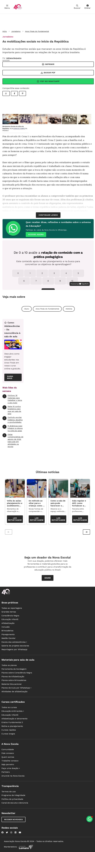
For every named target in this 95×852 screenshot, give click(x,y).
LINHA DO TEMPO (19, 128)
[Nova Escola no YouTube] (20, 832)
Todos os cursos (9, 707)
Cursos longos (8, 734)
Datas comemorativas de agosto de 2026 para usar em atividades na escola (13, 440)
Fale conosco (7, 753)
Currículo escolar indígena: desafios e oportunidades (13, 419)
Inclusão (5, 627)
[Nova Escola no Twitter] (7, 832)
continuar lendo (48, 215)
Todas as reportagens (11, 608)
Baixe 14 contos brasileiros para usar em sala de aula (12, 410)
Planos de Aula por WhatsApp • (16, 688)
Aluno (26, 309)
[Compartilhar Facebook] (14, 93)
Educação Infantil (9, 619)
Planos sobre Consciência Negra (16, 672)
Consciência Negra (10, 615)
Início (4, 31)
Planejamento (8, 634)
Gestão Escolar (8, 638)
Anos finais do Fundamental (47, 309)
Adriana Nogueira (13, 58)
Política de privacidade (12, 799)
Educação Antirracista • (12, 711)
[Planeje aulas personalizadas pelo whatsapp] (89, 819)
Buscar (77, 8)
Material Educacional (11, 684)
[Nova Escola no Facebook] (2, 832)
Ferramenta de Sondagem (13, 669)
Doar (47, 578)
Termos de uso (8, 791)
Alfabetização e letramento (14, 718)
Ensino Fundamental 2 (12, 722)
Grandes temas (8, 612)
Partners (5, 772)
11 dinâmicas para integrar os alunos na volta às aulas (13, 428)
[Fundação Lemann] (26, 847)
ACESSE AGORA (36, 234)
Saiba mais (10, 377)
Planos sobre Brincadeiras (13, 680)
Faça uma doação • (10, 768)
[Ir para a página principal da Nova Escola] (17, 7)
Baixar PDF (49, 72)
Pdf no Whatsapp (49, 81)
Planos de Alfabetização (12, 676)
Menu (7, 8)
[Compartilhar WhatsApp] (6, 93)
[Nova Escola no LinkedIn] (15, 832)
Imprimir (49, 64)
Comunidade (7, 749)
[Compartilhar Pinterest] (22, 93)
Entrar (87, 8)
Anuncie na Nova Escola (12, 776)
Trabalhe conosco (9, 761)
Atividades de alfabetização (14, 691)
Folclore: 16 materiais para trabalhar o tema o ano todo (13, 399)
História (69, 309)
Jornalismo (16, 31)
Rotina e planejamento (12, 726)
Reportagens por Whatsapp (14, 649)
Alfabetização (7, 623)
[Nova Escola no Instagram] (11, 832)
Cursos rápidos (8, 730)
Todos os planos (9, 665)
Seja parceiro (7, 764)
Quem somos (7, 757)
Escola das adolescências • (14, 642)
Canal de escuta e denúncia (14, 803)
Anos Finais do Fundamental (37, 31)
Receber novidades (13, 819)
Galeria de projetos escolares (15, 646)
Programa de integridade (13, 795)
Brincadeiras (7, 630)
